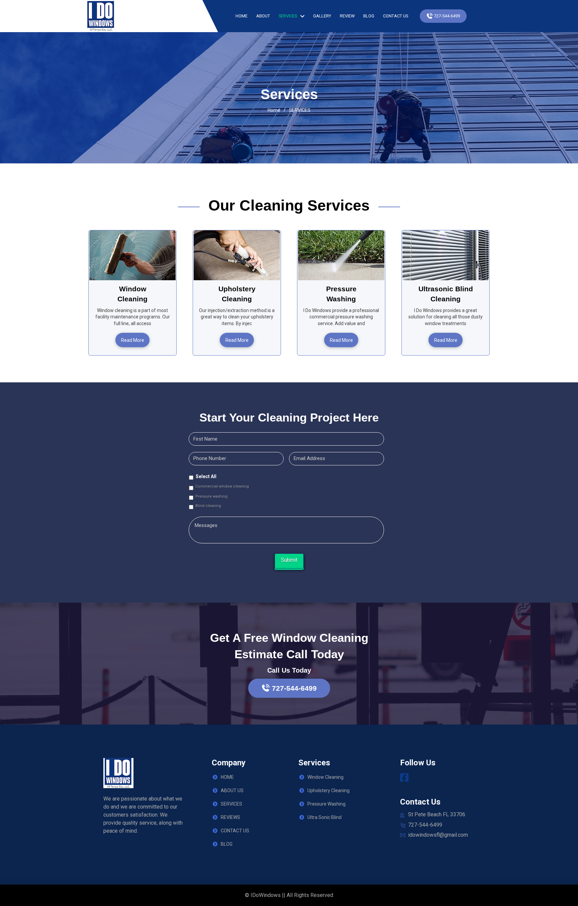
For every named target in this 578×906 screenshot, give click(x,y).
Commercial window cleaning (222, 486)
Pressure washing (211, 496)
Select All (206, 476)
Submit (289, 560)
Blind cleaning (208, 506)
